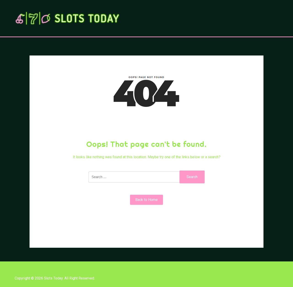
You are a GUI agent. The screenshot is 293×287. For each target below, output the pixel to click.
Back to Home (146, 199)
